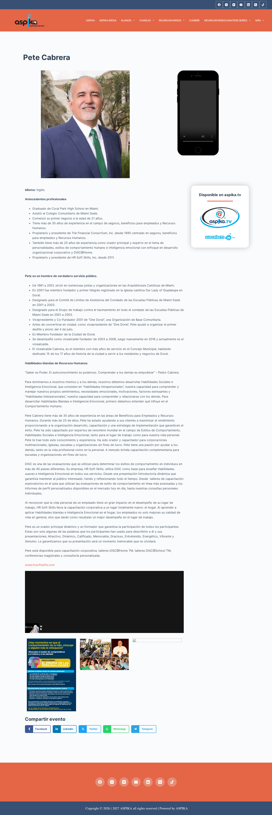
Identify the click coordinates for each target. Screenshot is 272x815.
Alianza (126, 20)
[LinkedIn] (248, 4)
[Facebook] (219, 4)
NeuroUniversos (170, 20)
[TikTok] (263, 4)
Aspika (90, 20)
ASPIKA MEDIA (107, 20)
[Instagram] (226, 4)
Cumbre (194, 20)
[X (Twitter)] (255, 4)
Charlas (145, 20)
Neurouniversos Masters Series (225, 20)
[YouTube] (233, 4)
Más (258, 20)
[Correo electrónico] (241, 4)
